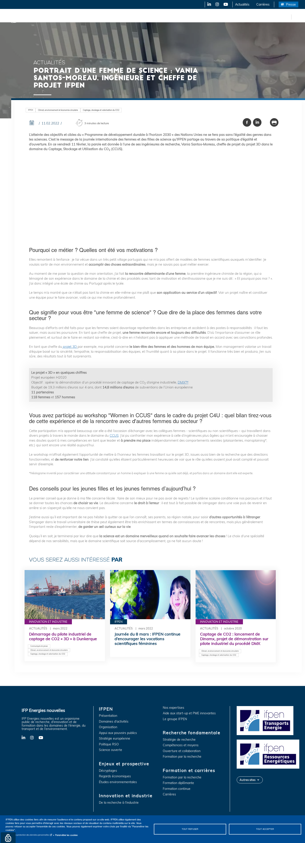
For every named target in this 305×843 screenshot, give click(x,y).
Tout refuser (190, 828)
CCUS (114, 435)
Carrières (262, 4)
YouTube (225, 4)
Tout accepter (265, 828)
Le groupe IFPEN (175, 719)
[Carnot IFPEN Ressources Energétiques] (269, 754)
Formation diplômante (178, 783)
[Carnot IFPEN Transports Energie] (269, 720)
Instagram (217, 4)
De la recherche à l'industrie (119, 802)
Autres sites (247, 780)
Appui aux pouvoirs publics (118, 733)
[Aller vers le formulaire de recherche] (296, 16)
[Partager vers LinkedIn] (257, 122)
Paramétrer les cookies (66, 835)
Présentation (108, 715)
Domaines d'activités (113, 721)
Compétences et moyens (180, 745)
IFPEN (46, 17)
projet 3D (70, 346)
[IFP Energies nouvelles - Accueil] (21, 17)
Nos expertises (173, 707)
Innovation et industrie (112, 17)
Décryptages (108, 770)
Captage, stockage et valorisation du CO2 (101, 110)
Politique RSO (109, 744)
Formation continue (176, 789)
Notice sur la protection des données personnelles (27, 835)
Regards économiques (115, 776)
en (287, 17)
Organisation (108, 727)
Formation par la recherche (182, 756)
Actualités (242, 4)
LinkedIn (208, 4)
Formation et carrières (193, 17)
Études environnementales (118, 782)
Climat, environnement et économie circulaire (58, 110)
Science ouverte (110, 750)
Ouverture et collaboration (182, 751)
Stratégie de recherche (179, 739)
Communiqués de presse (39, 646)
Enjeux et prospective (73, 17)
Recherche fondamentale (153, 17)
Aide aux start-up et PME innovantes (189, 713)
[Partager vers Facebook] (247, 122)
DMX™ (183, 382)
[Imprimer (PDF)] (274, 122)
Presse (291, 4)
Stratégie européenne (114, 738)
